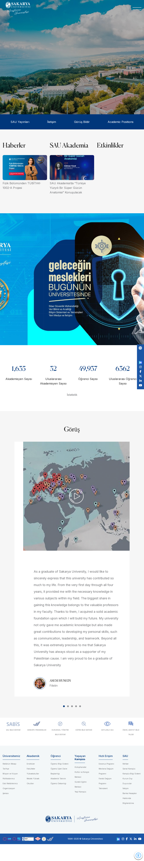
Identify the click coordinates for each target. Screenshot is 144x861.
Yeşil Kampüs (80, 792)
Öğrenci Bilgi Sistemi (59, 764)
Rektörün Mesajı (9, 764)
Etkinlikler (110, 146)
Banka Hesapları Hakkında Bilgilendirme (130, 798)
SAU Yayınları (20, 122)
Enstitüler (31, 764)
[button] (64, 706)
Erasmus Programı (106, 764)
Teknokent (103, 788)
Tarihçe (6, 769)
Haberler (14, 146)
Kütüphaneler (80, 767)
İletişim (51, 122)
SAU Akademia (69, 146)
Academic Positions (120, 122)
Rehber (126, 764)
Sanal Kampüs (129, 769)
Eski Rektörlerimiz (10, 783)
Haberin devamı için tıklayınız (70, 93)
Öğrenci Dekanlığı (58, 783)
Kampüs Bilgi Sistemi (132, 774)
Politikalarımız (9, 778)
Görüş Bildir (82, 122)
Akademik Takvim (58, 778)
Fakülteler (31, 769)
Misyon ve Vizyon (10, 774)
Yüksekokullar (33, 774)
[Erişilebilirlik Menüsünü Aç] (138, 855)
